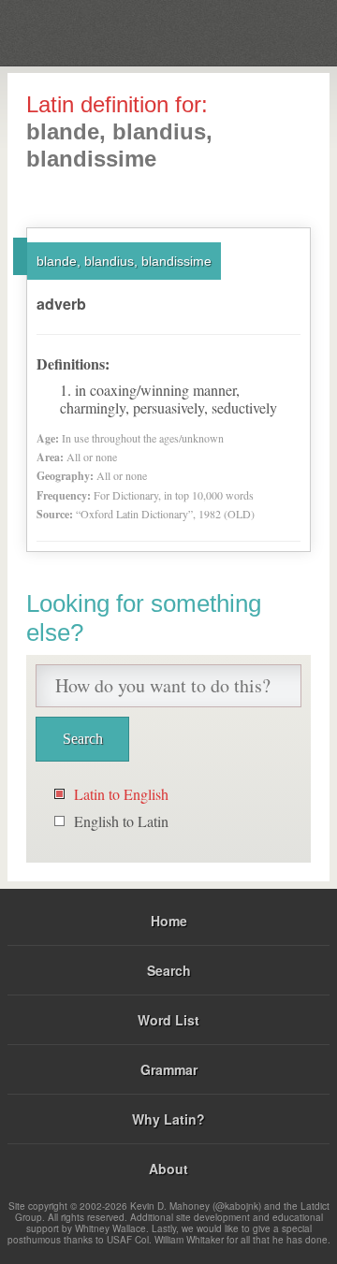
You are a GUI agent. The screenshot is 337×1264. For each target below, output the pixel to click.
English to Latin (121, 821)
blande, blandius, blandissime (124, 261)
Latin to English (121, 794)
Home (169, 920)
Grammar (169, 1069)
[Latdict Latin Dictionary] (275, 31)
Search (169, 970)
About (168, 1168)
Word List (168, 1019)
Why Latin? (168, 1119)
